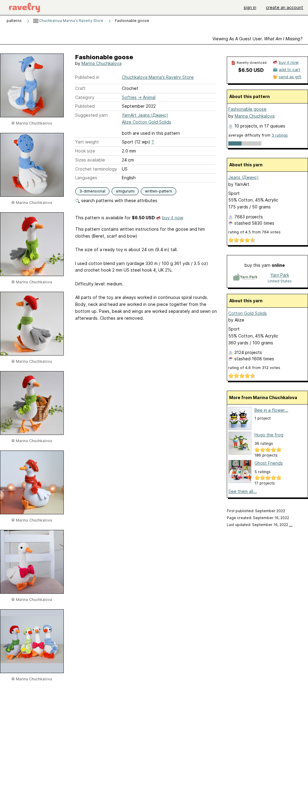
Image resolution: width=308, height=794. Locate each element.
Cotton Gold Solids (247, 313)
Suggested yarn (91, 115)
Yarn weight (87, 141)
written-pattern (158, 191)
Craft (80, 88)
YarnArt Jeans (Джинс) (145, 115)
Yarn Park (279, 275)
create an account (284, 7)
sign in (250, 7)
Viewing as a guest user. (257, 38)
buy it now (172, 217)
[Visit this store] (245, 277)
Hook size (85, 150)
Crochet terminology (96, 168)
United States (280, 281)
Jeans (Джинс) (243, 177)
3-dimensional (92, 191)
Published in (87, 77)
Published (85, 106)
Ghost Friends (268, 463)
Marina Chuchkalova (102, 63)
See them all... (242, 491)
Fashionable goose (247, 109)
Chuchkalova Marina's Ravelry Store (70, 20)
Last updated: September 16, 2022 (259, 524)
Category (84, 97)
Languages (86, 177)
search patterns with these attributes (118, 200)
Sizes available (90, 159)
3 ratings (280, 135)
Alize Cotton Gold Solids (146, 122)
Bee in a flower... (271, 410)
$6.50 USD (251, 70)
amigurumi (125, 191)
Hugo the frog (268, 434)
